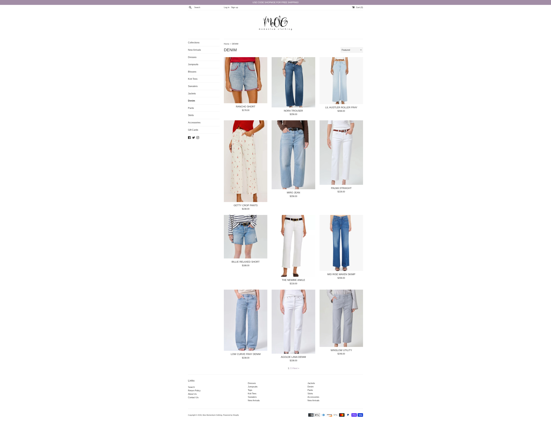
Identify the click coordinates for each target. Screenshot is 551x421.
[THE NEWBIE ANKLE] (293, 246)
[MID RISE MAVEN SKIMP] (341, 243)
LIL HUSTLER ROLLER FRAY (341, 107)
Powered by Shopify (231, 415)
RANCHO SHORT (245, 106)
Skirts (191, 115)
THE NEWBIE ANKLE (293, 280)
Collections (193, 42)
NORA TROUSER (293, 110)
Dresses (192, 57)
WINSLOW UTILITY (341, 350)
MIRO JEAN (293, 192)
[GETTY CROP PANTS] (245, 161)
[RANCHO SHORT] (245, 80)
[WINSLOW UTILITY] (341, 318)
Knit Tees (192, 79)
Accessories (194, 122)
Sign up (234, 7)
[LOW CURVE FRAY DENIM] (245, 320)
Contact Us (193, 397)
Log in (226, 7)
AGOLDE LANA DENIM (293, 357)
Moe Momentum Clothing (212, 415)
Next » (296, 368)
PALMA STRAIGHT (341, 188)
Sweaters (193, 86)
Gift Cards (193, 130)
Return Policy (194, 390)
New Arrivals (194, 50)
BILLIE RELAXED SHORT (246, 261)
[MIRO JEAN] (293, 154)
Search (191, 387)
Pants (191, 108)
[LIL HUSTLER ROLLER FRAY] (341, 80)
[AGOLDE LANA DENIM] (293, 322)
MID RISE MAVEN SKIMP (341, 274)
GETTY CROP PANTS (246, 205)
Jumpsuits (193, 64)
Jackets (192, 93)
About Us (192, 394)
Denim (191, 101)
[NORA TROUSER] (293, 82)
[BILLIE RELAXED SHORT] (245, 236)
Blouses (192, 72)
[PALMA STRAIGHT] (341, 152)
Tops (250, 390)
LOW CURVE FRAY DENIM (246, 354)
